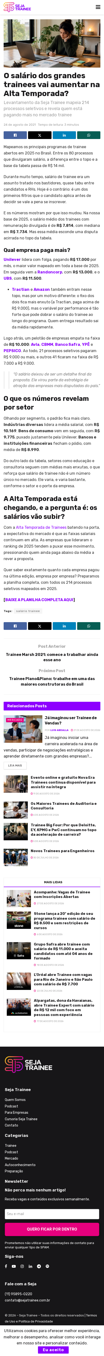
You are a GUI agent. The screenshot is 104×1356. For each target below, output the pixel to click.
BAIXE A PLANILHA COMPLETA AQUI (39, 600)
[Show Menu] (98, 7)
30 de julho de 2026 (46, 857)
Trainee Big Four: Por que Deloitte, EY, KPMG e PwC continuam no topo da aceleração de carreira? (64, 830)
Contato (11, 1125)
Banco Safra (67, 344)
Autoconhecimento (20, 1165)
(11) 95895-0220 (18, 1294)
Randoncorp (49, 272)
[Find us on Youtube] (14, 1266)
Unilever (12, 259)
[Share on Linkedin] (64, 135)
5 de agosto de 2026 (46, 841)
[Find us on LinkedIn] (30, 1266)
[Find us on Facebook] (6, 1266)
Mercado (14, 720)
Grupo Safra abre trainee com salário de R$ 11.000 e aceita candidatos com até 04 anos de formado (63, 951)
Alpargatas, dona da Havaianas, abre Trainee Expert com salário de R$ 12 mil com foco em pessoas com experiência (64, 1007)
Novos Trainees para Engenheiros (63, 851)
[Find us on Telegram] (39, 1266)
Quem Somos (15, 1100)
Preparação (14, 1171)
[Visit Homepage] (17, 7)
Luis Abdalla (59, 730)
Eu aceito (53, 1350)
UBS (8, 278)
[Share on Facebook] (15, 135)
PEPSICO (12, 350)
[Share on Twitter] (39, 135)
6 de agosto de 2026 (46, 815)
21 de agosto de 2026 (86, 730)
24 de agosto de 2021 (20, 124)
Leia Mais (17, 764)
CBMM (47, 344)
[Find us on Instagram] (22, 1266)
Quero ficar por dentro (52, 1229)
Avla (35, 344)
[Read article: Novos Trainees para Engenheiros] (16, 857)
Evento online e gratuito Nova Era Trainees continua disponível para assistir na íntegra (63, 782)
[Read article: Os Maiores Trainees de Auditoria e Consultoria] (16, 810)
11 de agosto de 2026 (46, 793)
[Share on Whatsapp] (88, 135)
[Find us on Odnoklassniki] (47, 1266)
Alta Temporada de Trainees (41, 527)
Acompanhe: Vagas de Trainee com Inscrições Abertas (62, 894)
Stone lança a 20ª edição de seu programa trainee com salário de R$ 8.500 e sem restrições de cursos (64, 920)
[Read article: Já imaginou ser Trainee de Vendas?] (23, 729)
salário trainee (28, 611)
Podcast (11, 1106)
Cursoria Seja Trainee (21, 1119)
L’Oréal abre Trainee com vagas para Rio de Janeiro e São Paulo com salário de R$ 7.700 (63, 979)
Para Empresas (16, 1113)
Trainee (10, 1146)
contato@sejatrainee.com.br (27, 1300)
